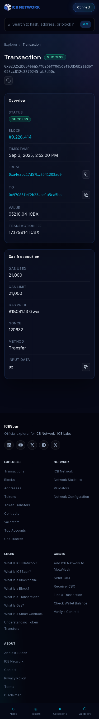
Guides (60, 554)
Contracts (11, 513)
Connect (83, 7)
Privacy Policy (15, 678)
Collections (60, 710)
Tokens (10, 497)
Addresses (12, 488)
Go (85, 24)
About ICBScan (15, 653)
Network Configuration (71, 497)
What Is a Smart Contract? (24, 614)
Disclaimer (12, 695)
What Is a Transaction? (21, 597)
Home (13, 710)
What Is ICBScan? (17, 572)
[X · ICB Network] (55, 445)
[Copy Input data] (86, 367)
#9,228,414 (20, 137)
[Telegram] (44, 445)
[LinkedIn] (9, 445)
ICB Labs (64, 434)
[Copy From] (86, 174)
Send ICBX (62, 578)
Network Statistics (68, 480)
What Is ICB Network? (20, 563)
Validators (12, 522)
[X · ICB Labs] (32, 445)
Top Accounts (15, 530)
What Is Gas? (14, 605)
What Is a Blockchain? (20, 580)
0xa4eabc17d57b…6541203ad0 (35, 174)
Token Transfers (17, 505)
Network (62, 462)
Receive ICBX (64, 586)
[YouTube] (20, 445)
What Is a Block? (16, 588)
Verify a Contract (66, 612)
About (10, 643)
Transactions (14, 471)
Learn (9, 554)
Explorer (10, 44)
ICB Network (45, 434)
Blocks (9, 480)
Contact (10, 670)
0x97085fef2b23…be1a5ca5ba (35, 195)
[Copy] (8, 80)
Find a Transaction (68, 595)
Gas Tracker (13, 539)
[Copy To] (86, 195)
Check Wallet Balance (70, 603)
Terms (9, 687)
